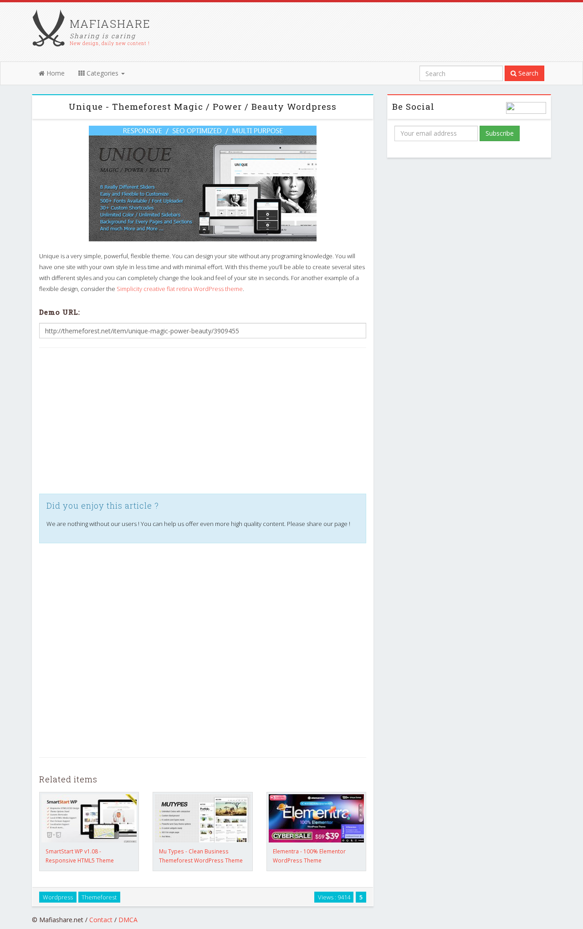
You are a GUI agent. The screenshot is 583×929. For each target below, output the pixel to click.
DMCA (128, 919)
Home (55, 73)
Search (527, 73)
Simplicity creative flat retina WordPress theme (180, 289)
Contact (101, 919)
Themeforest (99, 897)
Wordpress (58, 897)
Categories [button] (102, 73)
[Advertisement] (202, 421)
